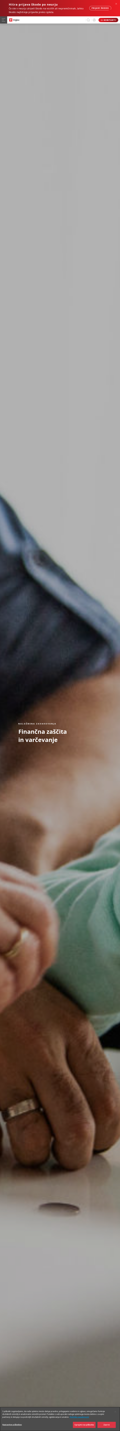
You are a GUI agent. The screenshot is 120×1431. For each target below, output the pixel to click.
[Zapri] (115, 1412)
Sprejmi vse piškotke (84, 1424)
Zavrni (106, 1424)
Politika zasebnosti (79, 1417)
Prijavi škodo (100, 8)
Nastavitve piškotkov (12, 1424)
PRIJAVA (94, 20)
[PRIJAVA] (94, 20)
